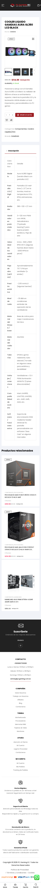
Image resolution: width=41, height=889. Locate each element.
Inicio (5, 887)
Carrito (25, 887)
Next (34, 70)
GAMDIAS (13, 32)
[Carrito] (25, 885)
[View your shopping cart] (38, 5)
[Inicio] (5, 885)
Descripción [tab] (13, 151)
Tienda (15, 887)
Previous (34, 74)
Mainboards (18, 597)
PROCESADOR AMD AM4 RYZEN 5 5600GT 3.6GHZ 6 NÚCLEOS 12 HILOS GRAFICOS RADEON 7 (19, 549)
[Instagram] (20, 645)
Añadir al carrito (26, 115)
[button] (33, 39)
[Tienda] (15, 885)
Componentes (21, 129)
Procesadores (18, 492)
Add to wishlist (7, 120)
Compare (11, 120)
